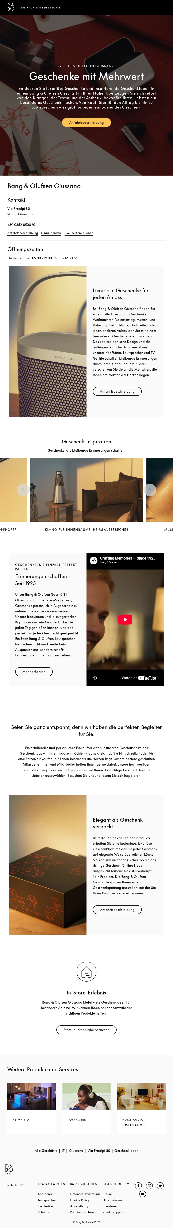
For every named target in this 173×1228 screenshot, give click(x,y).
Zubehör (54, 1212)
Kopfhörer (54, 1194)
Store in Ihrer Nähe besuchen (90, 1031)
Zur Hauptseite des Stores (41, 7)
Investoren (119, 1206)
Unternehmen (119, 1200)
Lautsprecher (54, 1200)
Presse (119, 1194)
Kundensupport (119, 1212)
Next (149, 490)
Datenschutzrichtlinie (86, 1194)
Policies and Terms (86, 1212)
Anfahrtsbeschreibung (90, 123)
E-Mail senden (51, 233)
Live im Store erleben (79, 233)
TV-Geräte (54, 1206)
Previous (23, 490)
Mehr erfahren (37, 673)
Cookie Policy (86, 1200)
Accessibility (86, 1206)
